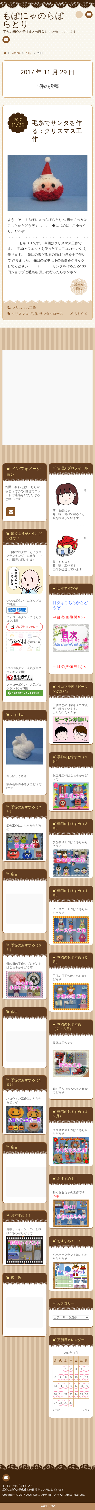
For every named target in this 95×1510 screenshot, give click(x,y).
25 (81, 1394)
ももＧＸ (80, 313)
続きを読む (79, 286)
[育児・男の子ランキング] (19, 681)
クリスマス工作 (24, 307)
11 (81, 1377)
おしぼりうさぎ (16, 776)
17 (76, 1385)
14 (60, 1385)
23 (70, 1394)
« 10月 (57, 1410)
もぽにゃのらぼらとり (18, 1486)
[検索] (79, 14)
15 (65, 1385)
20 (55, 1394)
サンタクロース (51, 313)
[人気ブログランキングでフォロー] (24, 695)
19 (86, 1385)
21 (60, 1394)
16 (70, 1385)
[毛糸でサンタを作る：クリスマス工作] (47, 208)
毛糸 (33, 313)
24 (76, 1394)
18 (81, 1385)
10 (76, 1377)
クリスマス (19, 313)
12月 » (85, 1410)
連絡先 (6, 39)
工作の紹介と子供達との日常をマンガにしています (33, 1489)
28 (60, 1403)
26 (86, 1394)
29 (65, 1403)
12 (86, 1377)
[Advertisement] (47, 397)
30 (70, 1403)
